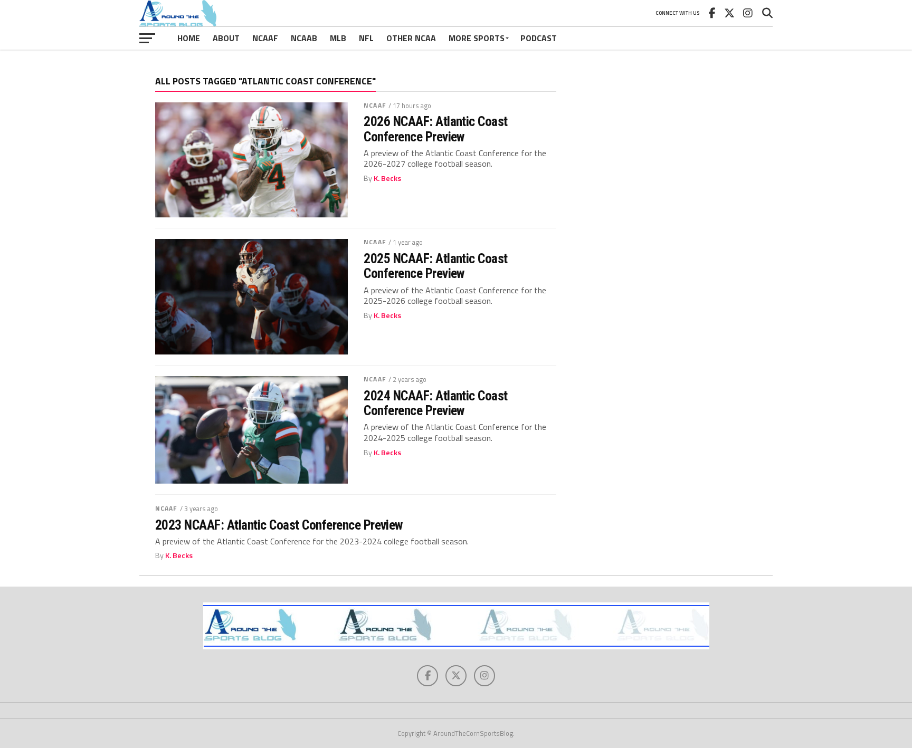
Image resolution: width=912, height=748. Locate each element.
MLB (338, 38)
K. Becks (387, 178)
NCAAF (265, 38)
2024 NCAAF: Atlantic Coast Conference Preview (436, 403)
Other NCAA (411, 38)
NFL (366, 38)
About (226, 38)
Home (188, 38)
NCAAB (304, 38)
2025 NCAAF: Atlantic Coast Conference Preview (436, 266)
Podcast (538, 38)
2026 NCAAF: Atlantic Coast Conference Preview (436, 128)
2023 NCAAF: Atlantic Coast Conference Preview (279, 524)
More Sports (477, 38)
